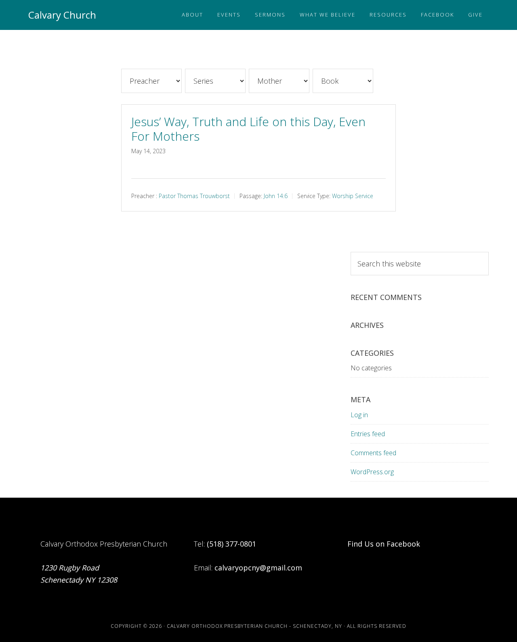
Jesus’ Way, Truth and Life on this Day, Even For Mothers (248, 128)
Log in (359, 414)
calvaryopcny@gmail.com (258, 567)
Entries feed (368, 433)
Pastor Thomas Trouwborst (194, 195)
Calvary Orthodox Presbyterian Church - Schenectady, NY (254, 626)
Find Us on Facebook (383, 544)
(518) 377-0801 (231, 544)
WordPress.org (372, 471)
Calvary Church (62, 14)
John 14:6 (276, 195)
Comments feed (373, 452)
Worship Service (352, 195)
